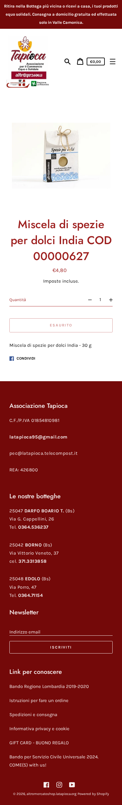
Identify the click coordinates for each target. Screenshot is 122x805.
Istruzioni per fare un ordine (39, 700)
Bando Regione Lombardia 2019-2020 (49, 686)
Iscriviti (61, 647)
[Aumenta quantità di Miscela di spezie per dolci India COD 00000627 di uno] (113, 299)
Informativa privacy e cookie (39, 728)
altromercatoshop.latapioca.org (51, 794)
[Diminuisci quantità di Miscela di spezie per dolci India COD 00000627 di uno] (87, 299)
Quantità (17, 299)
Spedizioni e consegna (33, 714)
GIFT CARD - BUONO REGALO (39, 743)
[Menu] (112, 61)
